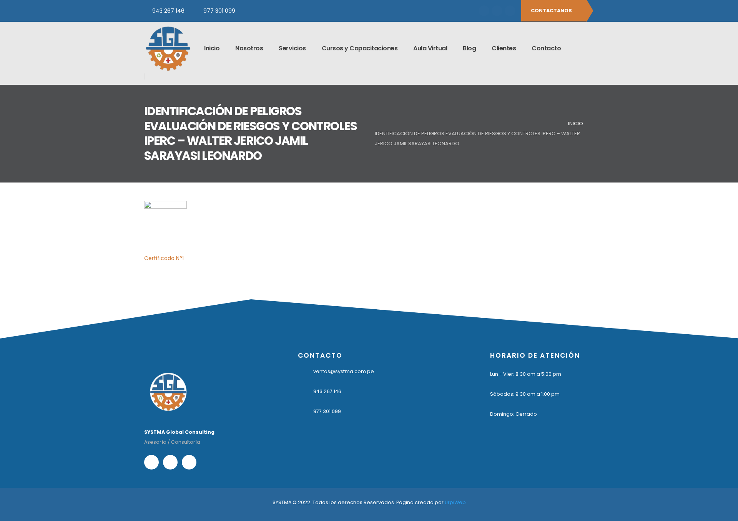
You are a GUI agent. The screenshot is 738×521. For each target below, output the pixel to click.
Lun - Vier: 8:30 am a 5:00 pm (525, 374)
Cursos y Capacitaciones (360, 48)
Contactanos (552, 10)
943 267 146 (168, 11)
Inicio (211, 48)
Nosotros (249, 48)
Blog (469, 48)
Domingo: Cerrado (513, 414)
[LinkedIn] (510, 10)
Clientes (504, 48)
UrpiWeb (455, 502)
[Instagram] (497, 10)
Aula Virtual (430, 48)
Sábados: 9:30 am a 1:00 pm (525, 394)
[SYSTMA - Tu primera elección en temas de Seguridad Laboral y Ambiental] (167, 48)
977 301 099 (219, 11)
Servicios (292, 48)
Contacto (546, 48)
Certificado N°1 (164, 258)
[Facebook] (484, 10)
